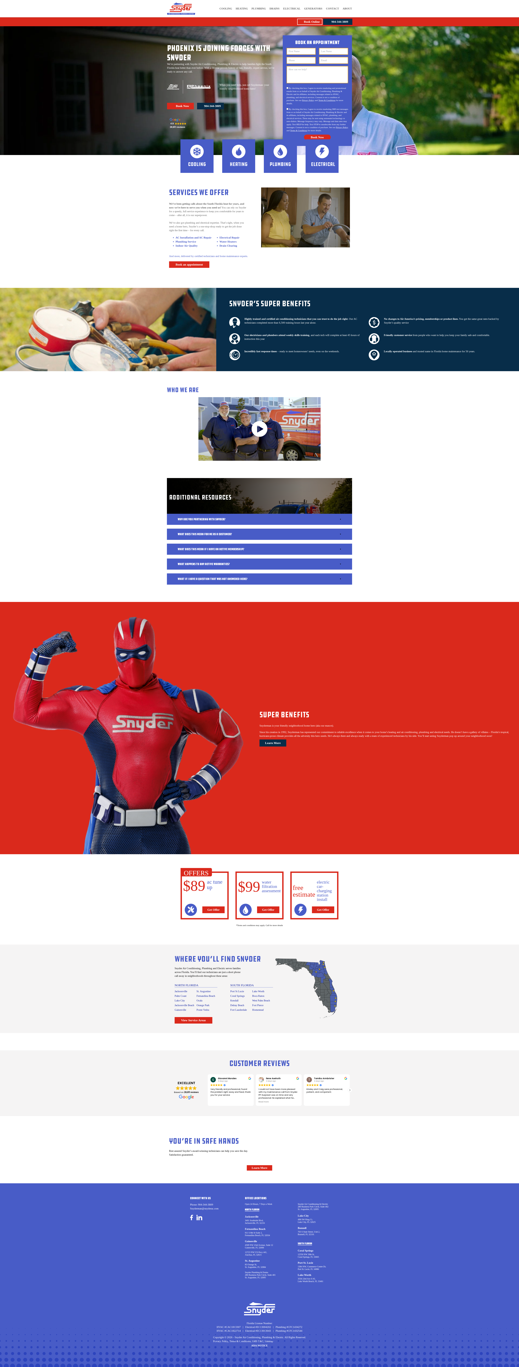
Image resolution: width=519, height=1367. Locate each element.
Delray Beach (237, 1005)
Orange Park (203, 1005)
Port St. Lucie (305, 1262)
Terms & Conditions (326, 100)
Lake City (180, 1000)
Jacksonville (181, 991)
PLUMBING (259, 8)
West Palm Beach (261, 1000)
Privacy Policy (308, 100)
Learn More (273, 743)
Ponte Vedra (203, 1009)
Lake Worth (258, 991)
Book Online (312, 21)
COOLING (225, 8)
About (347, 8)
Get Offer (213, 909)
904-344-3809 (339, 21)
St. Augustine (204, 991)
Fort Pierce (257, 1005)
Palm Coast (180, 995)
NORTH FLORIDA (186, 985)
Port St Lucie (237, 991)
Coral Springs (237, 995)
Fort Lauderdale (238, 1009)
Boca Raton (258, 995)
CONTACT (332, 8)
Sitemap (269, 1341)
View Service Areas (193, 1020)
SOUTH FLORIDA (242, 985)
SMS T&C (257, 1341)
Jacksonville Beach (184, 1005)
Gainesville (180, 1009)
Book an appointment (189, 264)
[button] (350, 1090)
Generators (313, 8)
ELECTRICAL (291, 8)
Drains (275, 8)
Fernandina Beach (206, 995)
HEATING (242, 8)
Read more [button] (215, 1102)
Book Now (182, 106)
